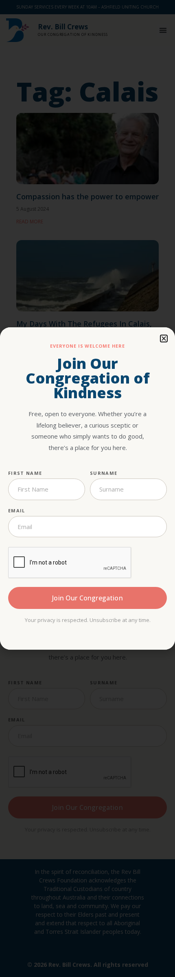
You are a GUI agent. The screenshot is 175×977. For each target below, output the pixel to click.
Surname (103, 473)
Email (16, 510)
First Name (25, 473)
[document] (87, 488)
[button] (164, 338)
